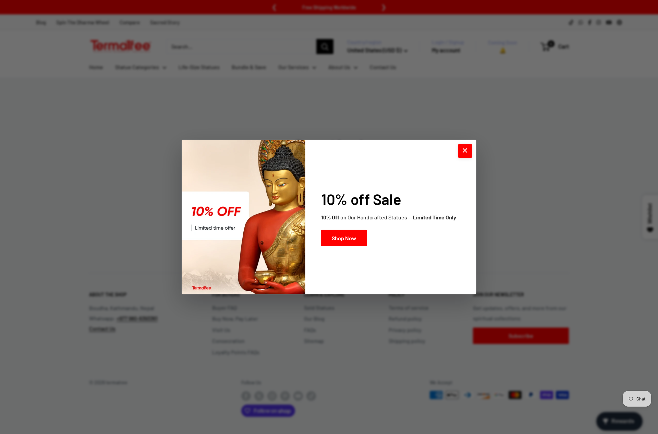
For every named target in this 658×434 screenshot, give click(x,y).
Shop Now (344, 238)
